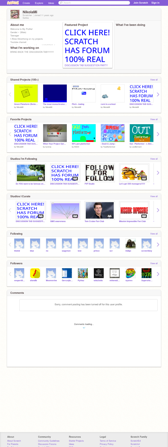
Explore (39, 3)
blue (32, 250)
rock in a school (108, 104)
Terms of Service (108, 440)
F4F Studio (89, 183)
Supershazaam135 (146, 280)
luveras (48, 146)
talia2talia (98, 280)
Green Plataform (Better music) (26, 104)
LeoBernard (136, 146)
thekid (17, 250)
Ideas (51, 3)
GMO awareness (58, 221)
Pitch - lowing (78, 104)
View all (154, 79)
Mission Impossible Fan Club (132, 221)
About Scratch (14, 440)
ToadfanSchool (109, 146)
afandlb (33, 280)
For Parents (12, 444)
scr (111, 250)
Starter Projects (76, 440)
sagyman (66, 250)
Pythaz (81, 280)
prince (97, 250)
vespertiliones (19, 280)
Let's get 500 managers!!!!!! (132, 183)
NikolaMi (20, 107)
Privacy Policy (107, 444)
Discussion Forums (47, 444)
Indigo (128, 250)
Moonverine (51, 280)
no (47, 250)
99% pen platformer (81, 143)
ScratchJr (135, 444)
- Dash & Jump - (108, 143)
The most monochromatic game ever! (55, 104)
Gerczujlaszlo (67, 280)
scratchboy (146, 250)
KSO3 (76, 146)
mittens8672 (115, 280)
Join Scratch (141, 2)
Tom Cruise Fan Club (94, 221)
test (79, 250)
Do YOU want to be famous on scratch (30, 183)
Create (26, 3)
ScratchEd (136, 440)
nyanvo (129, 280)
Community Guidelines (49, 440)
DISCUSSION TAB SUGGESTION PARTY (86, 65)
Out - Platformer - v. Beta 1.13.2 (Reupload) (142, 143)
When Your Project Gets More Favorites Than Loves (55, 143)
